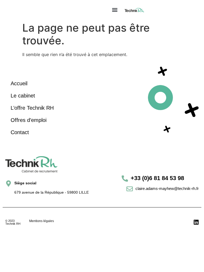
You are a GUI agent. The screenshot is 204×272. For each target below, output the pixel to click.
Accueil (19, 83)
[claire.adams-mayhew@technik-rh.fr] (129, 189)
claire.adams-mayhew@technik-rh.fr (167, 188)
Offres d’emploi (28, 120)
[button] (114, 9)
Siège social (25, 183)
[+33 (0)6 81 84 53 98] (125, 178)
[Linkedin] (196, 222)
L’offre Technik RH (32, 108)
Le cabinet (23, 96)
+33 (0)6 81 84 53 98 (157, 178)
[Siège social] (8, 183)
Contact (20, 132)
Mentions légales (41, 221)
